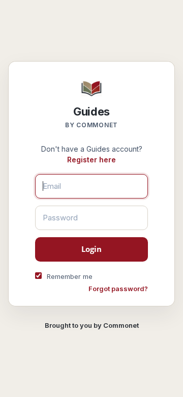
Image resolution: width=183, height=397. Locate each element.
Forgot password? (118, 289)
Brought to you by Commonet (92, 325)
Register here (91, 159)
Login (91, 249)
